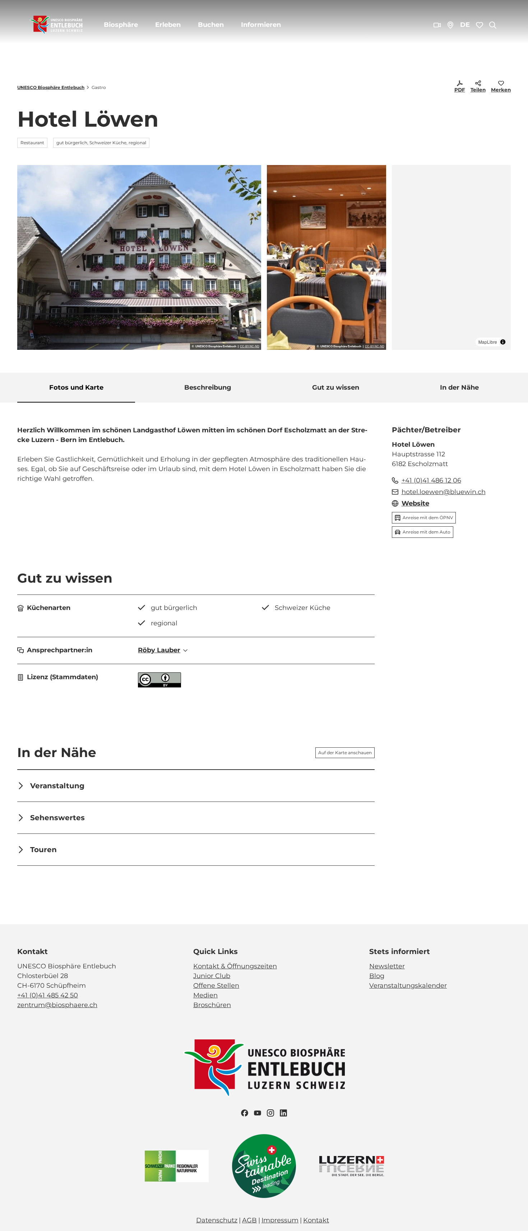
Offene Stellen (216, 986)
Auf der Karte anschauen (345, 752)
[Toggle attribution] (503, 342)
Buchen (211, 25)
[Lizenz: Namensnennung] (159, 685)
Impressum (279, 1220)
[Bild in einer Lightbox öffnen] (264, 1068)
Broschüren (212, 1005)
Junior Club (211, 976)
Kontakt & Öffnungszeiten (235, 966)
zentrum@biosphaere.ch (57, 1005)
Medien (205, 995)
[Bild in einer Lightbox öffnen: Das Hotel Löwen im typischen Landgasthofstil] (139, 257)
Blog (376, 976)
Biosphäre (121, 25)
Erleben (168, 25)
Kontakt (316, 1220)
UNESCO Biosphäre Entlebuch (50, 87)
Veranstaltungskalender (408, 986)
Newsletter (387, 966)
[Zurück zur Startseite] (56, 25)
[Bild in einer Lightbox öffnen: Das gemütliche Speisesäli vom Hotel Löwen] (326, 257)
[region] (451, 257)
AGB (249, 1220)
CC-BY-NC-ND (249, 346)
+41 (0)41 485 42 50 (47, 995)
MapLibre (487, 342)
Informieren (261, 25)
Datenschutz (216, 1220)
